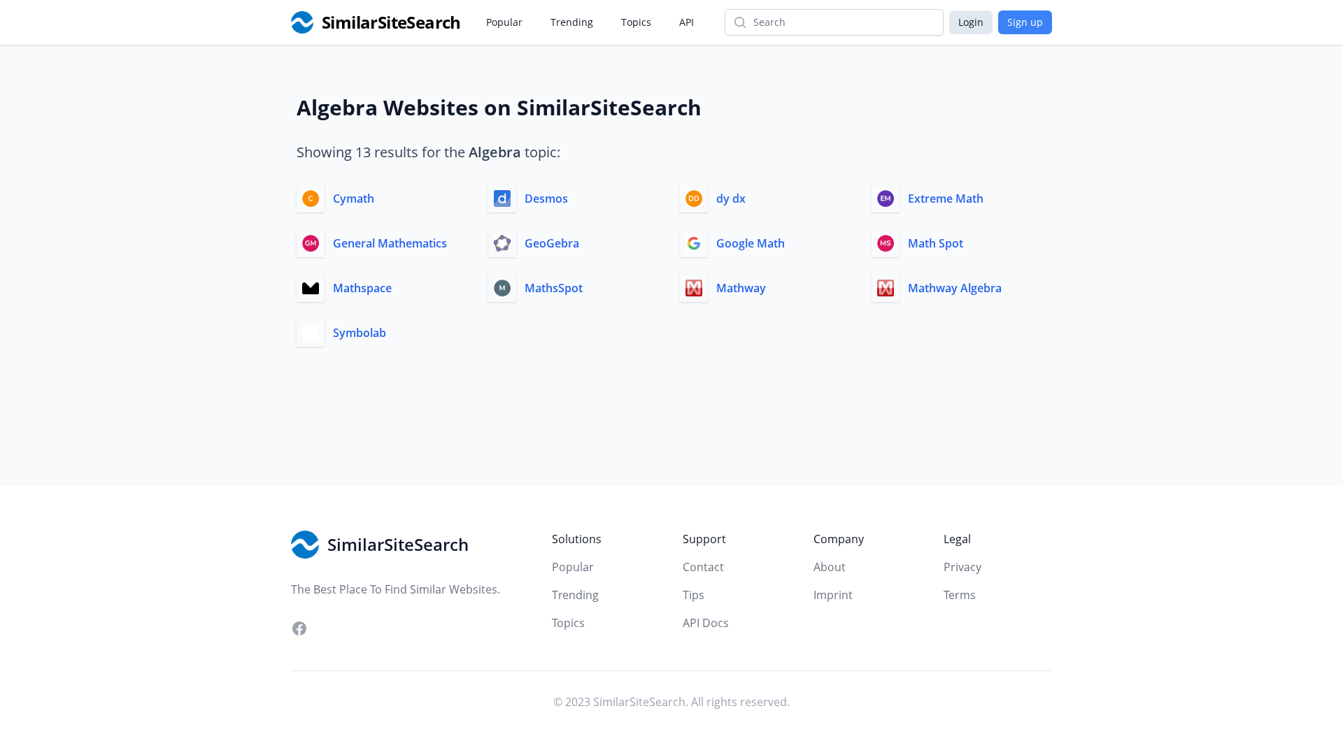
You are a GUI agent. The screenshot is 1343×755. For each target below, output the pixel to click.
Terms (960, 595)
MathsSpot (554, 288)
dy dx (731, 198)
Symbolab (359, 332)
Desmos (546, 198)
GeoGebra (552, 243)
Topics (636, 22)
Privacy (962, 567)
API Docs (706, 623)
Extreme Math (945, 198)
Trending (571, 22)
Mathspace (362, 288)
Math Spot (935, 243)
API (686, 22)
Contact (703, 567)
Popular (504, 22)
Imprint (833, 595)
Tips (693, 595)
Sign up (1025, 22)
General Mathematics (390, 243)
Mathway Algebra (955, 288)
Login (970, 22)
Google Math (750, 243)
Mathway (741, 288)
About (829, 567)
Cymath (353, 198)
